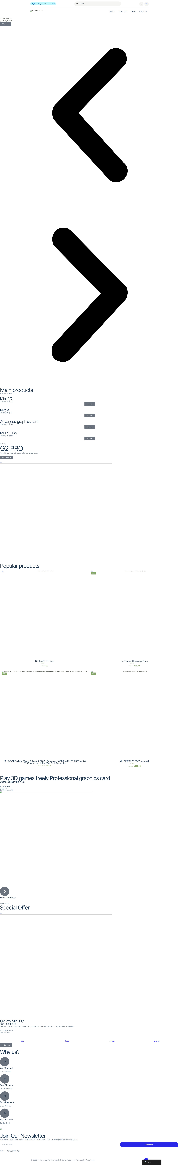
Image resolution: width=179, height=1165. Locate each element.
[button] (89, 115)
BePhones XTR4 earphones (134, 661)
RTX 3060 (5, 786)
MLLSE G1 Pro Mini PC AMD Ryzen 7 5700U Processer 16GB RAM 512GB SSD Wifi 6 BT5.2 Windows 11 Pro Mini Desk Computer (45, 762)
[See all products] (4, 891)
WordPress (90, 1160)
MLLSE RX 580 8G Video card (134, 761)
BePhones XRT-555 (44, 661)
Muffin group (52, 1160)
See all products (8, 897)
